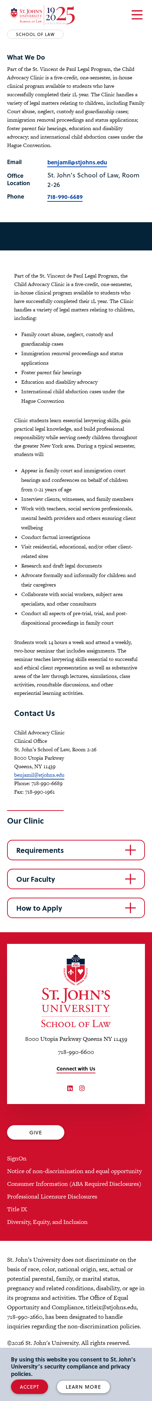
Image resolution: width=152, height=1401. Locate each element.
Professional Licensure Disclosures (52, 1196)
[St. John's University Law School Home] (76, 990)
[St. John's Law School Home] (42, 15)
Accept (29, 1386)
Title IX (17, 1209)
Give (35, 1132)
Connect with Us (76, 1068)
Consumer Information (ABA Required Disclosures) (74, 1183)
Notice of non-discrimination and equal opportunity (74, 1171)
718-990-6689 (65, 197)
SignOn (17, 1158)
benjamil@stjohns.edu (77, 162)
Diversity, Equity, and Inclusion (47, 1222)
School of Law (35, 34)
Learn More (83, 1386)
